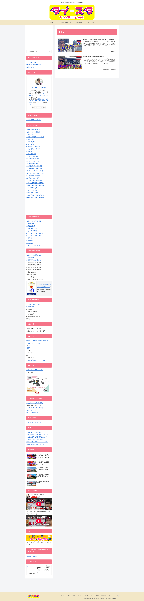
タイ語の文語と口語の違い (34, 439)
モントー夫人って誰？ (33, 190)
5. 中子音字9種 (30, 144)
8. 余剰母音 (29, 240)
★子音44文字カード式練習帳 (35, 197)
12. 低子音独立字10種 (33, 161)
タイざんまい (43, 95)
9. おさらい (29, 243)
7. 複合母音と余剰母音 (33, 149)
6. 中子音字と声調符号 (33, 146)
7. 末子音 (29, 238)
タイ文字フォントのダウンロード (36, 195)
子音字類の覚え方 (31, 188)
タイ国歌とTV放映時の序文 (34, 403)
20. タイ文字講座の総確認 (34, 180)
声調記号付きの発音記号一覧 (35, 444)
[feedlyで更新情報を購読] (43, 107)
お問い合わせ (30, 67)
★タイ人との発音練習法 (33, 245)
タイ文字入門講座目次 (33, 129)
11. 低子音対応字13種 (32, 158)
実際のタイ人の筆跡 (32, 192)
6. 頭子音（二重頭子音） (33, 235)
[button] (50, 51)
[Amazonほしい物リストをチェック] (41, 107)
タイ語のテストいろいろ (33, 422)
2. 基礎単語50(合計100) (33, 260)
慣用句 (28, 348)
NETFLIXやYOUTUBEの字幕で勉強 (37, 341)
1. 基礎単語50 (30, 257)
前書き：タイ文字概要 (33, 132)
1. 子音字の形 (30, 134)
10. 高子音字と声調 (32, 156)
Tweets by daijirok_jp (32, 556)
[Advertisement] (39, 37)
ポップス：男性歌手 (32, 410)
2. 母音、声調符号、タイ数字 (35, 137)
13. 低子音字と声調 (32, 163)
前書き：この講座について (34, 255)
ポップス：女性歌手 (32, 412)
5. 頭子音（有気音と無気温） (35, 233)
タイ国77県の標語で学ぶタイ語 (35, 360)
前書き (28, 221)
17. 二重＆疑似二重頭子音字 (35, 173)
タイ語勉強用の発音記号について (36, 437)
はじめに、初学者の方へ (33, 64)
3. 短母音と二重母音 (32, 228)
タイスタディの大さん (39, 88)
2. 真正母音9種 (30, 226)
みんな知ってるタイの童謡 (34, 408)
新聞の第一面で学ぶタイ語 (34, 370)
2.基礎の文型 (30, 306)
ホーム (62, 595)
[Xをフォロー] (35, 107)
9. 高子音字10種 (31, 154)
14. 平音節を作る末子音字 (34, 166)
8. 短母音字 (29, 151)
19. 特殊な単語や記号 (32, 178)
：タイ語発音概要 (35, 221)
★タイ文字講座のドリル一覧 (35, 185)
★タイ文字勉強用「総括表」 (35, 183)
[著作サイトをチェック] (33, 107)
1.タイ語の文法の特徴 (33, 304)
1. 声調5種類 (30, 223)
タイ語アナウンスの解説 (33, 343)
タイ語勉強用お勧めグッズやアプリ (37, 434)
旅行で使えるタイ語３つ (33, 120)
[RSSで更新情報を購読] (45, 107)
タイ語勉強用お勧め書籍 (33, 432)
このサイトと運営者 (70, 595)
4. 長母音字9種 (30, 142)
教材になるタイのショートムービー (37, 442)
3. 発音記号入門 (31, 139)
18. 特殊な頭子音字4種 (33, 175)
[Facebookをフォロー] (37, 107)
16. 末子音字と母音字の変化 (35, 171)
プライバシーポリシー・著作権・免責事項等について (97, 595)
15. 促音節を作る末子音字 (34, 168)
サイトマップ (114, 595)
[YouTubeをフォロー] (39, 107)
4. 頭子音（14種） (32, 231)
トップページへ (31, 62)
